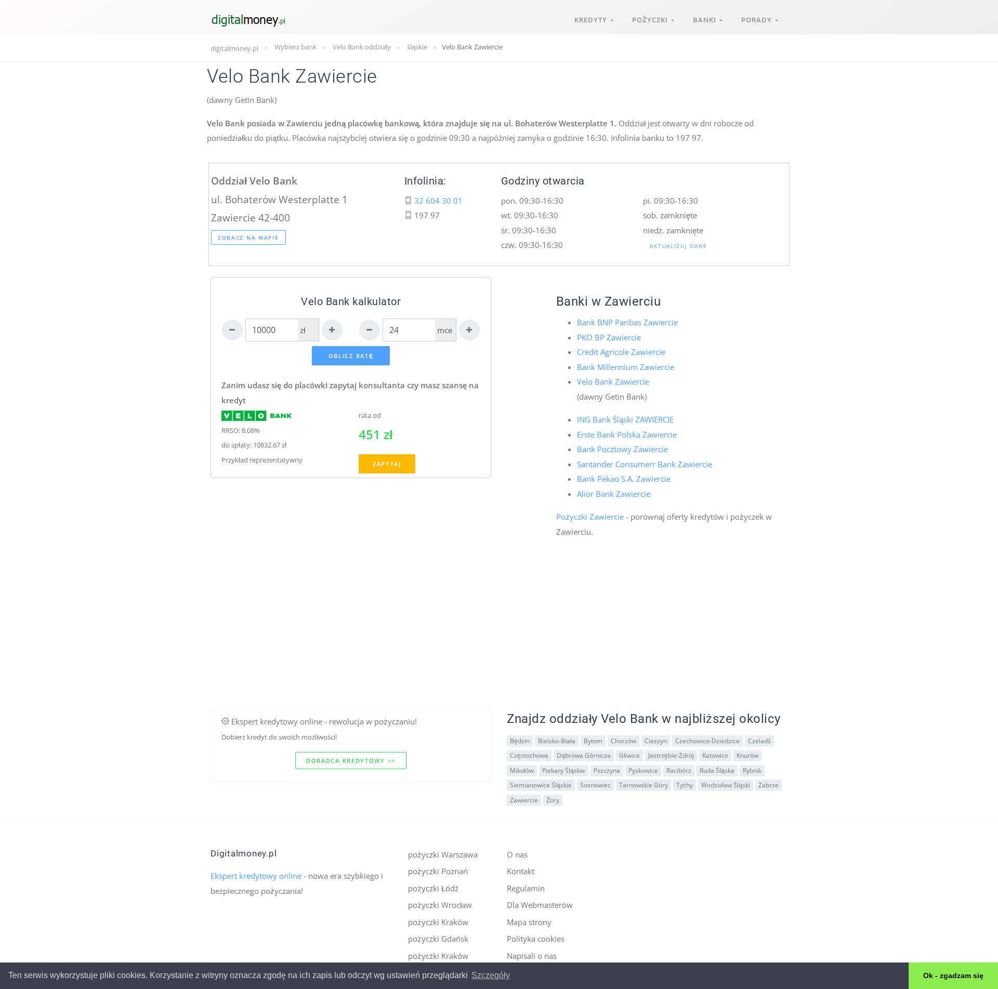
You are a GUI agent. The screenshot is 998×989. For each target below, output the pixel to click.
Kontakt (520, 871)
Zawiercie (524, 800)
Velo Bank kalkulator (351, 302)
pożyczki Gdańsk (438, 938)
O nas (517, 854)
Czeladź (759, 740)
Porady (758, 19)
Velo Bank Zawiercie (613, 381)
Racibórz (678, 770)
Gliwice (629, 755)
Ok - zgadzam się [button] (953, 975)
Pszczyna (607, 770)
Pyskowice (643, 770)
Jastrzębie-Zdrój (671, 755)
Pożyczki (651, 19)
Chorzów (623, 740)
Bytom (593, 740)
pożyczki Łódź (433, 888)
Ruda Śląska (717, 770)
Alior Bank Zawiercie (613, 494)
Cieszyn (656, 740)
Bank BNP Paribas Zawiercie (627, 322)
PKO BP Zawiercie (609, 337)
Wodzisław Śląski (725, 785)
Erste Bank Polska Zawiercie (627, 434)
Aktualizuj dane (678, 245)
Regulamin (526, 888)
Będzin (520, 740)
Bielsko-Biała (556, 740)
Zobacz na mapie (248, 237)
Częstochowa (529, 755)
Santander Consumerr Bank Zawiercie (644, 464)
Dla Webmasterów (540, 905)
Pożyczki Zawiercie (590, 516)
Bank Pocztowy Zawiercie (622, 449)
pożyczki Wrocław (440, 905)
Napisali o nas (532, 956)
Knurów (747, 755)
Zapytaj (387, 464)
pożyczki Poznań (438, 871)
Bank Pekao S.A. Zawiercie (624, 478)
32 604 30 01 (438, 200)
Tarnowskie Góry (643, 785)
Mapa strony (529, 922)
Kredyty (592, 19)
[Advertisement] (499, 636)
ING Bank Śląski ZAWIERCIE (625, 419)
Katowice (715, 755)
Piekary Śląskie (563, 770)
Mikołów (522, 770)
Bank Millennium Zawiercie (625, 367)
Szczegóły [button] (490, 975)
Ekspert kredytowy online (256, 876)
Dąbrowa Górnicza (584, 755)
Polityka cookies (535, 938)
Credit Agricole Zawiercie (621, 352)
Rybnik (752, 770)
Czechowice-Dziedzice (707, 740)
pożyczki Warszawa (443, 854)
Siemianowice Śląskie (541, 785)
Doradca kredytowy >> (351, 760)
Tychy (684, 785)
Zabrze (768, 785)
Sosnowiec (595, 785)
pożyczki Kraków (438, 922)
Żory (552, 800)
